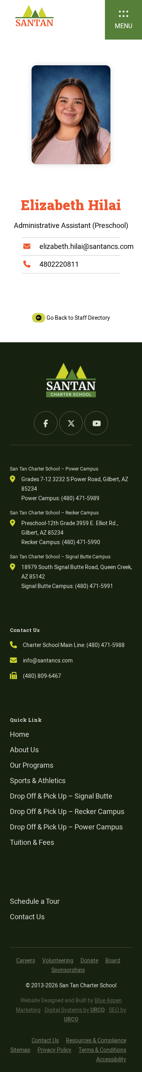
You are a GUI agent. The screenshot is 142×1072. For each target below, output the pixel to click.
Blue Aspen (108, 1000)
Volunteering (57, 960)
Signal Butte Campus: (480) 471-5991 (67, 586)
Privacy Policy (54, 1050)
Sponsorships (68, 970)
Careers (25, 960)
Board (112, 960)
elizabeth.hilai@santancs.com (86, 246)
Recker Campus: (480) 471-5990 (60, 542)
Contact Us (27, 917)
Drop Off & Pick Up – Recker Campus (67, 811)
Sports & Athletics (37, 781)
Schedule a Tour (35, 901)
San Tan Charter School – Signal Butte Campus (60, 556)
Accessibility (111, 1059)
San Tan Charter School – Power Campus (54, 468)
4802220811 (59, 264)
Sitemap (20, 1050)
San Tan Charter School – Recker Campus (54, 512)
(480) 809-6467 (42, 676)
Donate (89, 960)
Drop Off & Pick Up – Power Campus (66, 827)
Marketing (28, 1010)
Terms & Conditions (102, 1050)
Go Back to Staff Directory (77, 318)
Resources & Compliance (96, 1040)
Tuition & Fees (32, 842)
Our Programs (31, 765)
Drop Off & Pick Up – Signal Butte (61, 796)
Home (19, 734)
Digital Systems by (75, 1010)
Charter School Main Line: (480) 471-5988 (74, 645)
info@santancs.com (48, 660)
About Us (24, 750)
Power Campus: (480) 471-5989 (60, 498)
